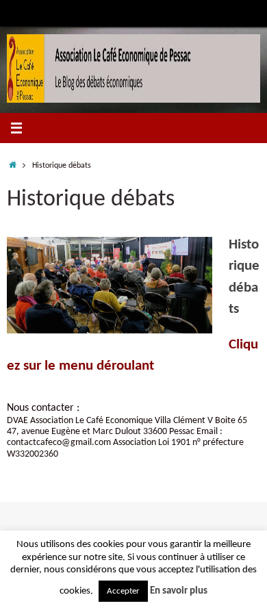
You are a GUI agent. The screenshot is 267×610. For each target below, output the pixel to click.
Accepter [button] (123, 591)
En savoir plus (178, 591)
